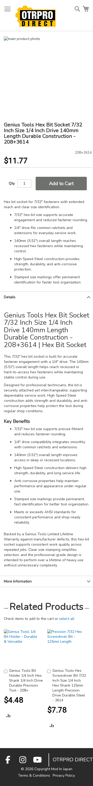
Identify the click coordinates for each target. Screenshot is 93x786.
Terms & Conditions (34, 775)
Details (10, 297)
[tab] (46, 297)
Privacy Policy (64, 775)
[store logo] (35, 16)
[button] (8, 715)
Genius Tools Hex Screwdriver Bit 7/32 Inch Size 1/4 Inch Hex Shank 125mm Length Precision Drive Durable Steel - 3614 (69, 685)
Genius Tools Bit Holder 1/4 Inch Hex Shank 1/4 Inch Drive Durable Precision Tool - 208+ (26, 680)
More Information (18, 581)
